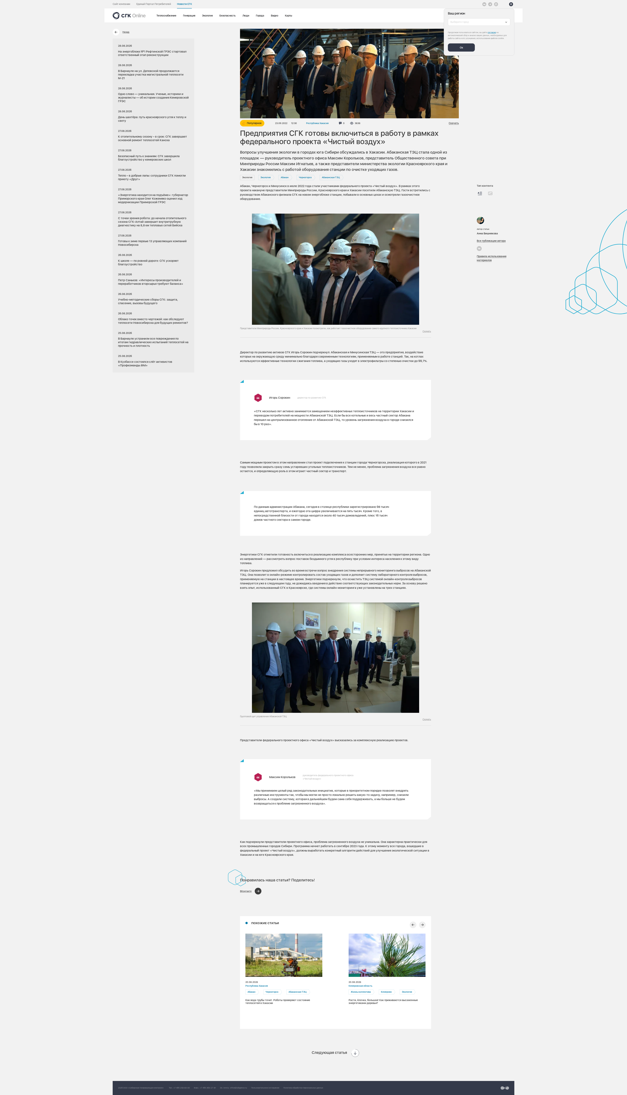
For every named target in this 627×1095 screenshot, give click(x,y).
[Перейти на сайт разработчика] (505, 1088)
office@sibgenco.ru (238, 1088)
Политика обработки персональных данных (303, 1088)
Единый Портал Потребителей (153, 4)
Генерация (189, 15)
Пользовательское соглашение (265, 1088)
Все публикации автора (491, 240)
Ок (461, 47)
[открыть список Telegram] (490, 4)
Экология (207, 15)
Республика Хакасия (317, 123)
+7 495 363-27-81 (208, 1088)
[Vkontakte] (484, 4)
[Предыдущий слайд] (413, 925)
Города (260, 15)
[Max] (496, 4)
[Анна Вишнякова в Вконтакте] (479, 248)
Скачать (454, 123)
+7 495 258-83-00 (181, 1088)
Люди (245, 15)
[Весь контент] (480, 193)
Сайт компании (121, 4)
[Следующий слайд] (422, 925)
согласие (492, 32)
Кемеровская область (360, 986)
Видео (274, 15)
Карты (288, 15)
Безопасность (227, 15)
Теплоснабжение (166, 15)
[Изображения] (490, 193)
